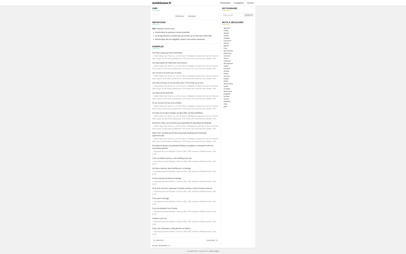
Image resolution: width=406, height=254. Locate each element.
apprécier (227, 28)
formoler (227, 96)
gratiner (226, 46)
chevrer (226, 58)
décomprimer (228, 63)
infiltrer (226, 81)
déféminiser (228, 53)
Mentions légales (214, 251)
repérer (226, 66)
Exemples (192, 16)
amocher (227, 76)
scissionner (227, 41)
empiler (226, 36)
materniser (227, 61)
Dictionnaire (226, 3)
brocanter (227, 69)
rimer (225, 48)
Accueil (154, 246)
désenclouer (228, 91)
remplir (226, 31)
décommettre (228, 51)
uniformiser (160, 240)
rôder (225, 104)
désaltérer (227, 101)
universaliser (211, 240)
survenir (226, 99)
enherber (227, 38)
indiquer (226, 79)
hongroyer (227, 94)
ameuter (226, 71)
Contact (250, 3)
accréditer (227, 89)
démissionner (228, 84)
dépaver (226, 33)
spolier (226, 86)
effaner (226, 74)
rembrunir (227, 56)
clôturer (226, 43)
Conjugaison (239, 3)
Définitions (179, 16)
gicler (225, 106)
